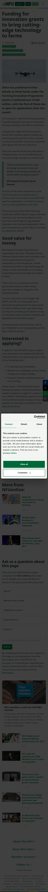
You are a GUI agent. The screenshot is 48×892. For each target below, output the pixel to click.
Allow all (24, 464)
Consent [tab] (9, 424)
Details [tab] (24, 424)
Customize (22, 473)
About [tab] (39, 424)
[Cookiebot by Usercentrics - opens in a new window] (34, 417)
